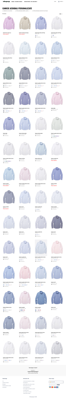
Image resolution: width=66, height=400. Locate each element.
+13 (27, 60)
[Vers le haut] (63, 397)
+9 (43, 85)
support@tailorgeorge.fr (33, 371)
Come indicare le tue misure (27, 385)
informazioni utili (26, 378)
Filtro (60, 13)
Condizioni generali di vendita (6, 385)
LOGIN (55, 1)
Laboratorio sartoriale (5, 382)
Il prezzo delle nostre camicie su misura (28, 384)
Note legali (3, 384)
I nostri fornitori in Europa (26, 393)
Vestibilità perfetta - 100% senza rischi (30, 1)
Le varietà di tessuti (26, 390)
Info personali (4, 387)
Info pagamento (25, 382)
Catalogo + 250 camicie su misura (16, 1)
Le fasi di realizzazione (26, 387)
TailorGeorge (4, 378)
